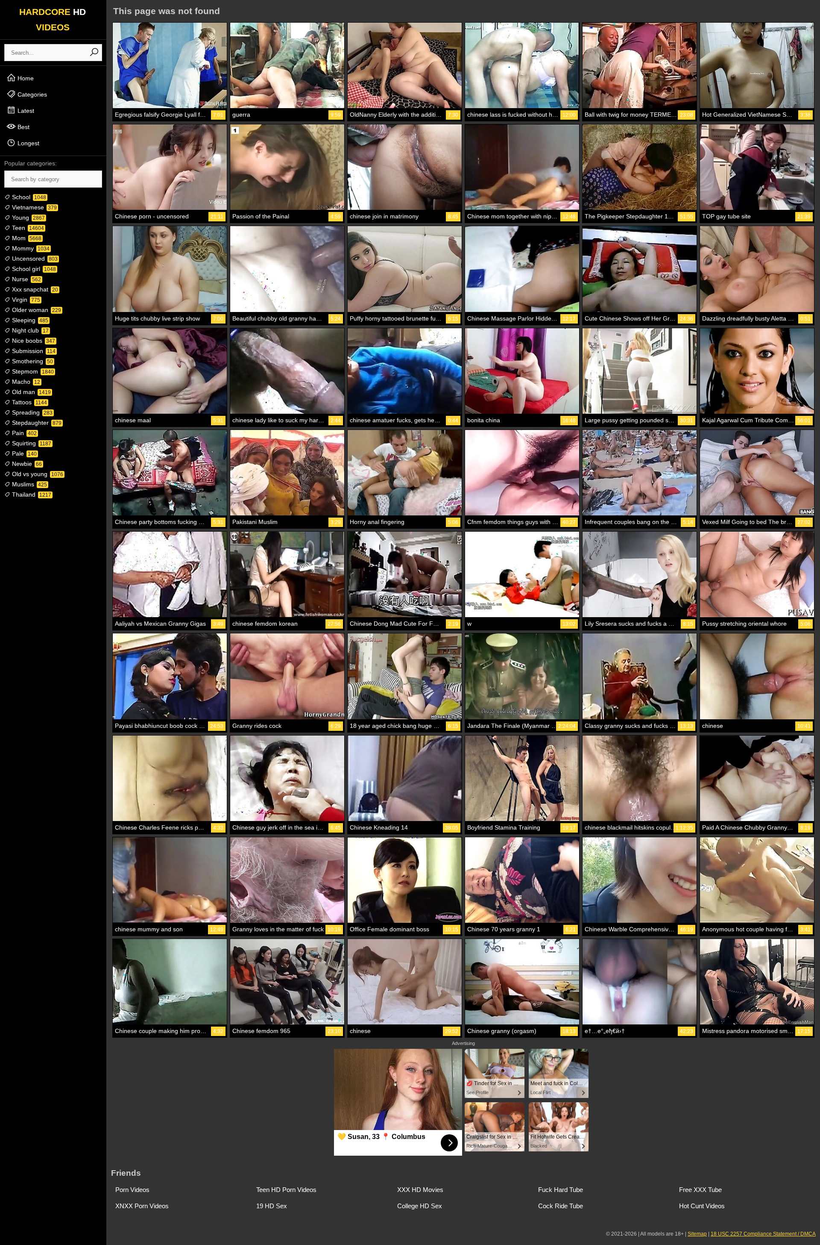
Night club (29, 330)
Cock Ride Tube (560, 1206)
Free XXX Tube (700, 1189)
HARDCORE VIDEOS (52, 19)
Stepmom (32, 371)
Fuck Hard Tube (560, 1189)
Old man (30, 392)
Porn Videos (132, 1189)
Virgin (25, 299)
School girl (33, 268)
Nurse (25, 279)
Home (25, 78)
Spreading (31, 412)
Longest (27, 143)
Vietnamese (33, 207)
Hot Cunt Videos (702, 1206)
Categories (31, 94)
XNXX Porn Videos (142, 1206)
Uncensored (34, 258)
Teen (27, 227)
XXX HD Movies (420, 1189)
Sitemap (697, 1234)
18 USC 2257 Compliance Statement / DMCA (763, 1234)
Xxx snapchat (34, 289)
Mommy (30, 248)
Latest (25, 110)
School (28, 197)
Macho (25, 381)
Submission (33, 350)
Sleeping (29, 320)
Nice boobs (32, 340)
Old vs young (36, 474)
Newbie (26, 463)
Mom (25, 238)
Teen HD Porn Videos (286, 1189)
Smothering (31, 361)
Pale (23, 453)
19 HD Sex (271, 1206)
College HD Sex (419, 1206)
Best (22, 127)
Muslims (28, 484)
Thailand (30, 494)
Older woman (35, 309)
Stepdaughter (36, 422)
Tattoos (28, 402)
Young (27, 217)
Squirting (30, 443)
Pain (23, 433)
